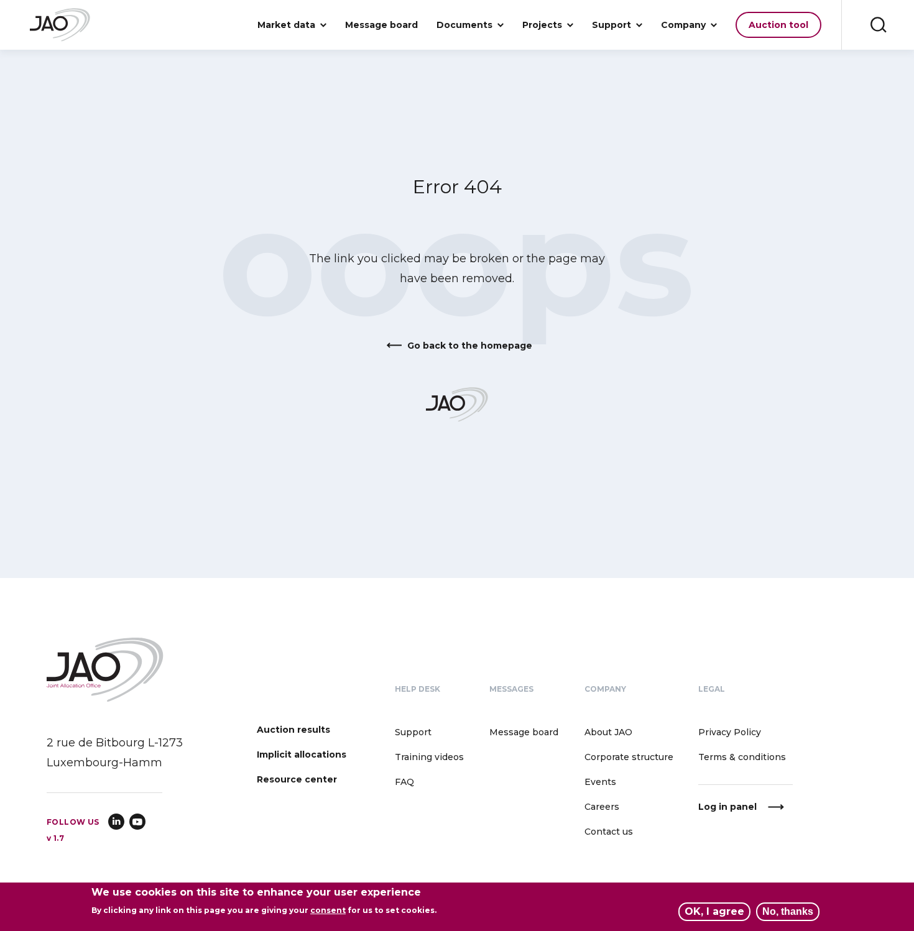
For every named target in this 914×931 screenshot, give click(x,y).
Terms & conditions (742, 757)
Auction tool (778, 24)
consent (328, 910)
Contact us (608, 831)
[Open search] (877, 25)
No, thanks (787, 911)
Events (600, 781)
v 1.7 (55, 838)
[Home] (60, 25)
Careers (601, 806)
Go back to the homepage (469, 345)
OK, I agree (714, 911)
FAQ (404, 781)
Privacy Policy (729, 732)
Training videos (429, 757)
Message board (381, 24)
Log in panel (727, 806)
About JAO (608, 732)
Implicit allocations (301, 754)
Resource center (297, 779)
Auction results (293, 729)
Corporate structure (628, 757)
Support (413, 732)
